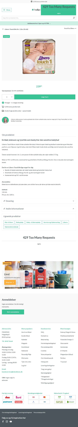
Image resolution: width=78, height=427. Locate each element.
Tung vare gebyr (46, 369)
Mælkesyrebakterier (67, 336)
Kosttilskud (25, 347)
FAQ (42, 332)
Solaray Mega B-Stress (67, 332)
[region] (39, 56)
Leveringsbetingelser (48, 365)
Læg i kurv (44, 97)
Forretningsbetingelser (48, 343)
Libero (65, 222)
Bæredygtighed (46, 373)
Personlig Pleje (26, 354)
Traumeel (63, 362)
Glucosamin (64, 343)
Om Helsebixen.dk (47, 358)
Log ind (23, 365)
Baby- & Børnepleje (33, 222)
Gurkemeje (64, 347)
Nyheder (24, 339)
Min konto (24, 358)
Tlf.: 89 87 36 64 (7, 341)
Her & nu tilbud (26, 332)
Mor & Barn (9, 222)
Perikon (63, 358)
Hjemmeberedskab (11, 227)
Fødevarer (24, 351)
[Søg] (74, 18)
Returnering (45, 339)
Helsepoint (44, 362)
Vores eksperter (46, 354)
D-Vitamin (63, 351)
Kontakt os (44, 336)
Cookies (43, 351)
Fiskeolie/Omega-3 (66, 339)
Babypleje (19, 222)
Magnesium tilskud (66, 354)
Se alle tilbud (25, 336)
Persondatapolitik (47, 347)
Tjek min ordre (26, 362)
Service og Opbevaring (52, 222)
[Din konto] (38, 10)
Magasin (24, 343)
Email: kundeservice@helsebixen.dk (10, 370)
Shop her (9, 282)
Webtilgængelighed (47, 383)
